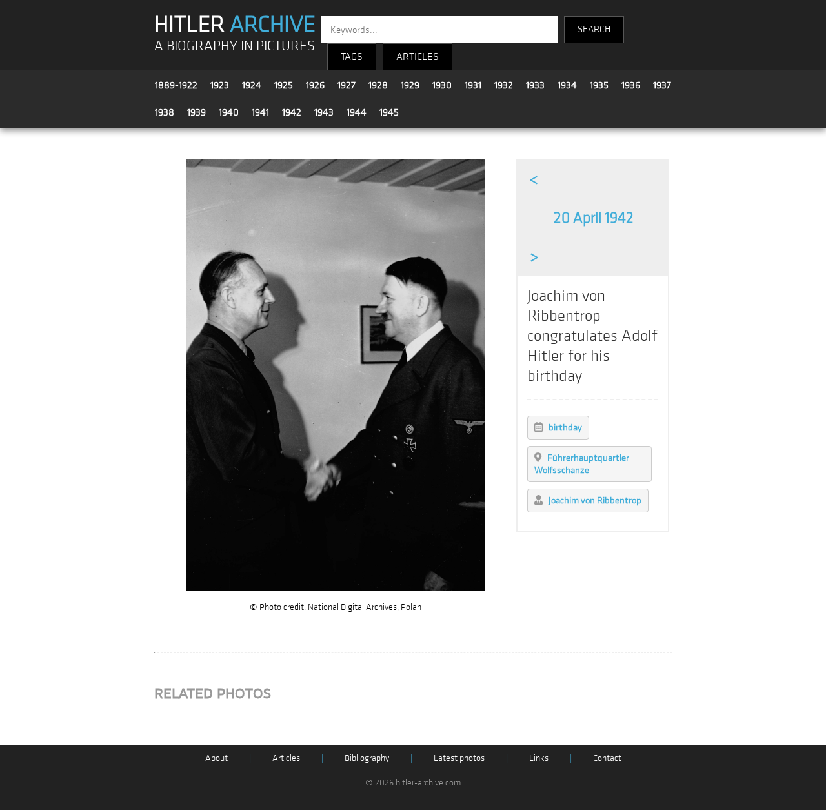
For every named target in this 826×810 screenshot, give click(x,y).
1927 (346, 85)
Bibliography (367, 758)
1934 (567, 85)
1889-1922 (176, 85)
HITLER (235, 24)
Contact (607, 758)
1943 (324, 112)
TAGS (352, 56)
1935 (599, 85)
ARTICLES (417, 56)
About (216, 758)
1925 (283, 85)
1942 (291, 112)
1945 (389, 112)
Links (539, 758)
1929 (410, 85)
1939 (196, 112)
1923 (219, 85)
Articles (286, 758)
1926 (315, 85)
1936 (630, 85)
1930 (442, 85)
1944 (357, 112)
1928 (378, 85)
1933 (535, 85)
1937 (662, 85)
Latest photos (459, 758)
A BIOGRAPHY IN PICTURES (234, 46)
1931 (473, 85)
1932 (503, 85)
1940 (229, 112)
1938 (164, 112)
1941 (260, 112)
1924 (251, 85)
